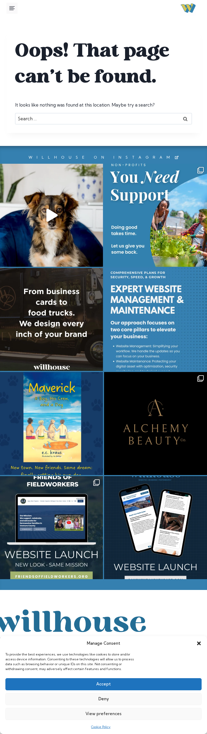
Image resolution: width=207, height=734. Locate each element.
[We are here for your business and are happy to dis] (155, 319)
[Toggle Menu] (12, 8)
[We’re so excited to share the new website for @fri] (51, 527)
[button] (199, 643)
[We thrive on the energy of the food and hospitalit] (51, 319)
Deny (103, 698)
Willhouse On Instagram (101, 157)
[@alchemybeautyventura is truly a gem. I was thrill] (155, 423)
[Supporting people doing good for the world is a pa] (155, 215)
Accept (103, 684)
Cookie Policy (101, 727)
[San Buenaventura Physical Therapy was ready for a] (155, 527)
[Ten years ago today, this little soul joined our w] (51, 215)
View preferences (103, 713)
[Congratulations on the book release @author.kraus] (51, 423)
